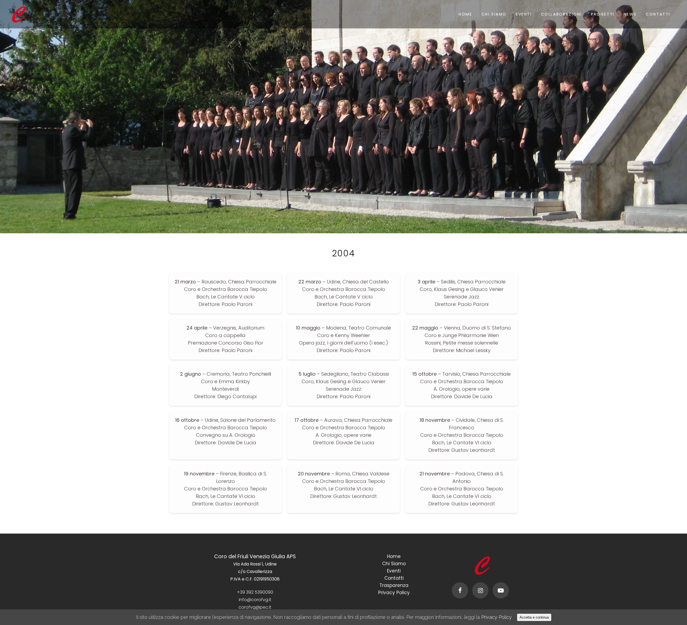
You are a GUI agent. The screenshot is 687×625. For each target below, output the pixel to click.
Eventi (394, 571)
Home (394, 556)
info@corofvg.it (255, 600)
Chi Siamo (394, 563)
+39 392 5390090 (255, 592)
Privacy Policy (394, 592)
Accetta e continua (534, 617)
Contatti (394, 578)
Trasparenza (393, 585)
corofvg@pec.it (255, 607)
